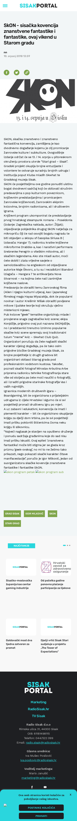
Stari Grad (12, 523)
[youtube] (45, 787)
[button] (64, 545)
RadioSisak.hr (38, 709)
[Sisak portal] (38, 5)
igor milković (34, 513)
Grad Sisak (12, 513)
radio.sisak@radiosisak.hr (43, 742)
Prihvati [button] (41, 815)
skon (52, 513)
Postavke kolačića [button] (41, 807)
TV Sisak (38, 716)
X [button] (70, 794)
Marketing (38, 702)
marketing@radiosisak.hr (38, 778)
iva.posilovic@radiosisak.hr (38, 760)
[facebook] (32, 787)
